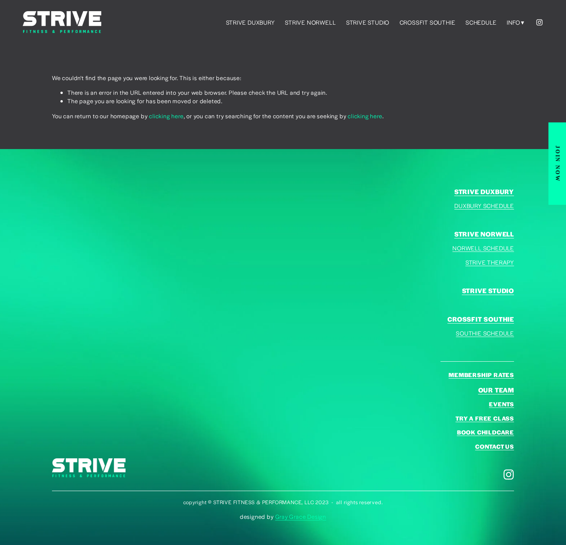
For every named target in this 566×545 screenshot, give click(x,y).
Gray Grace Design (301, 516)
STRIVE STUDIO (367, 22)
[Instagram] (539, 22)
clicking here (166, 116)
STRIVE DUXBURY (250, 22)
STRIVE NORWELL (310, 22)
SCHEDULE (481, 22)
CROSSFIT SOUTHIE (427, 22)
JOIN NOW (557, 163)
